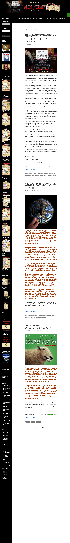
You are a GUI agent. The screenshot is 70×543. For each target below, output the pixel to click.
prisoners (27, 185)
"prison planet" (38, 35)
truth (48, 185)
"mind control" (44, 34)
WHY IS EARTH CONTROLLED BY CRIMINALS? (5, 477)
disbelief (36, 173)
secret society (28, 36)
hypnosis (41, 184)
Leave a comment (37, 190)
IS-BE (47, 18)
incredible (52, 173)
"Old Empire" (32, 35)
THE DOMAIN (4, 474)
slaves (39, 185)
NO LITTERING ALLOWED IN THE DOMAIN (6, 456)
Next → (44, 427)
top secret (43, 317)
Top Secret (44, 185)
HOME (3, 427)
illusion (46, 173)
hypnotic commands (48, 184)
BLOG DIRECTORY (5, 21)
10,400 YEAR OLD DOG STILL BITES (7, 395)
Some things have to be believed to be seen (6, 409)
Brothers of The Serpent (49, 183)
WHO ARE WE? (6, 398)
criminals (33, 315)
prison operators (47, 315)
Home (3, 18)
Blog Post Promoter (52, 166)
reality (54, 35)
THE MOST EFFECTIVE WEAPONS (36, 40)
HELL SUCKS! (5, 441)
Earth (48, 35)
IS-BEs (27, 175)
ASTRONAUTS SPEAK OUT (26, 18)
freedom (27, 184)
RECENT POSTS (5, 469)
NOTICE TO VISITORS (53, 18)
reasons (42, 175)
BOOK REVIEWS (41, 18)
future (31, 184)
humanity (35, 184)
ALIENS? (19, 18)
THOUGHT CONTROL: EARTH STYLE (6, 420)
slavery (36, 185)
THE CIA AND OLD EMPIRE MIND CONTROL (6, 416)
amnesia (45, 35)
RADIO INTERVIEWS (5, 468)
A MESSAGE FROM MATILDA (11, 18)
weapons (53, 175)
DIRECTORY (35, 18)
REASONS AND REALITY (37, 188)
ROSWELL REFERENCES (63, 18)
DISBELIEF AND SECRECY (38, 327)
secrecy (47, 175)
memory (32, 175)
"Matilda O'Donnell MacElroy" (32, 34)
